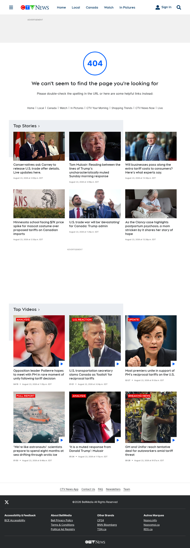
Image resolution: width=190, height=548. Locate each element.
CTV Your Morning (97, 107)
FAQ (100, 489)
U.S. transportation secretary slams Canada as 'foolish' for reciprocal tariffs (91, 374)
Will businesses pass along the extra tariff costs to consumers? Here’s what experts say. (149, 168)
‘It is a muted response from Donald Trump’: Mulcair (90, 449)
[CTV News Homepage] (35, 7)
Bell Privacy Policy (62, 520)
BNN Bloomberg (107, 524)
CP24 (100, 520)
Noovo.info (150, 520)
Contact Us (88, 489)
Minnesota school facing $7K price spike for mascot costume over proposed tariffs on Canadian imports (38, 227)
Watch (109, 7)
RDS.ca (148, 529)
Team (126, 489)
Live (160, 107)
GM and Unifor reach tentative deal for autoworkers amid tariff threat (149, 451)
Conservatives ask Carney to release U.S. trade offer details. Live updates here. (36, 168)
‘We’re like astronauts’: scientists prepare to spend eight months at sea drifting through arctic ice (38, 451)
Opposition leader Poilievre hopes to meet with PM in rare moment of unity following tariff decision (38, 374)
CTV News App (69, 489)
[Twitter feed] (6, 502)
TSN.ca (101, 529)
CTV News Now (145, 107)
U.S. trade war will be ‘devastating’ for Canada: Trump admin (94, 224)
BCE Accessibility (14, 520)
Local (76, 7)
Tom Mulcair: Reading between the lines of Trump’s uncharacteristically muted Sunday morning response (94, 170)
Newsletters (113, 489)
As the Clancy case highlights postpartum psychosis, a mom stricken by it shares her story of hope (149, 227)
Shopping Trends (122, 107)
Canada (92, 7)
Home (61, 7)
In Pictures (127, 7)
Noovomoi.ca (152, 524)
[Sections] (11, 7)
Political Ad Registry (63, 529)
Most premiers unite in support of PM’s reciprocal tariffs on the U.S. (150, 372)
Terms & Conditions (62, 524)
